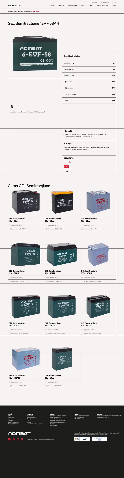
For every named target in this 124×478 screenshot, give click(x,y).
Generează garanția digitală (58, 416)
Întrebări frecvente (55, 417)
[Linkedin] (22, 439)
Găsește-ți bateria (13, 424)
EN (113, 2)
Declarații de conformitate (57, 420)
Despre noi (61, 5)
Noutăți (83, 5)
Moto (9, 419)
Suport (114, 5)
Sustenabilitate (72, 5)
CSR (28, 420)
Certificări (52, 424)
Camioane (11, 417)
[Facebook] (14, 439)
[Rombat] (14, 5)
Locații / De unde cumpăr (34, 424)
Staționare (17, 11)
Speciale (10, 11)
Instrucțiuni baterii (55, 419)
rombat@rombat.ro (103, 417)
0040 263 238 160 (115, 416)
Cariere (91, 5)
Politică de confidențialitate (58, 422)
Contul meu (94, 2)
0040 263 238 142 (102, 416)
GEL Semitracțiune (26, 11)
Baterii (52, 5)
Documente (53, 425)
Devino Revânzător (102, 5)
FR (115, 2)
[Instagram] (18, 439)
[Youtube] (9, 439)
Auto (9, 416)
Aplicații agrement (13, 422)
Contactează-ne (105, 2)
